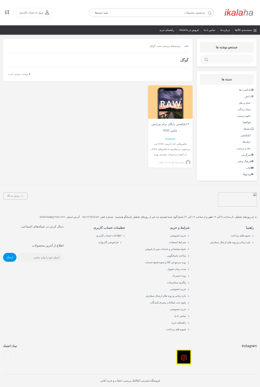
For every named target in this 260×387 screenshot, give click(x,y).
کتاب (248, 167)
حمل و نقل (245, 102)
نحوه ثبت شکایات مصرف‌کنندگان (168, 302)
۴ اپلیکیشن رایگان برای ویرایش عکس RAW (170, 127)
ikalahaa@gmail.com (52, 216)
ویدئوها (247, 174)
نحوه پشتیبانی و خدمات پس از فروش (165, 248)
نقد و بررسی (244, 148)
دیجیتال (247, 128)
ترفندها (247, 141)
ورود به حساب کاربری (31, 12)
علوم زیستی (244, 115)
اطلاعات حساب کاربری (108, 235)
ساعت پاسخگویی (176, 255)
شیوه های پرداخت (240, 235)
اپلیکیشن (246, 135)
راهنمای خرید (178, 322)
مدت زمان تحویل (176, 269)
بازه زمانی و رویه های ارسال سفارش (230, 242)
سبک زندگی (244, 109)
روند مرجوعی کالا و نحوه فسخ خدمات (165, 262)
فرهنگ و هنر (244, 161)
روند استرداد (179, 275)
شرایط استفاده (177, 242)
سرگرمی (246, 154)
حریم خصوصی (178, 235)
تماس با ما (180, 315)
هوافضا (247, 122)
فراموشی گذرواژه (108, 242)
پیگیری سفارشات (176, 282)
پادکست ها (245, 89)
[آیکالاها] (240, 12)
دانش (248, 96)
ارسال (9, 257)
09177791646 (90, 216)
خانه (186, 46)
